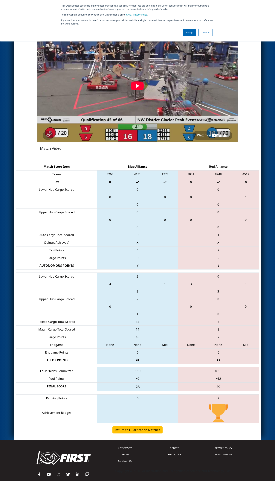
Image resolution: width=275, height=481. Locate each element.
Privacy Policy (136, 14)
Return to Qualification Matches (137, 430)
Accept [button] (189, 32)
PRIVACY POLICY (223, 448)
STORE (174, 454)
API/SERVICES (125, 448)
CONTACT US (125, 460)
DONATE (174, 448)
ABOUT (125, 454)
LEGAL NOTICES (223, 454)
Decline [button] (206, 32)
